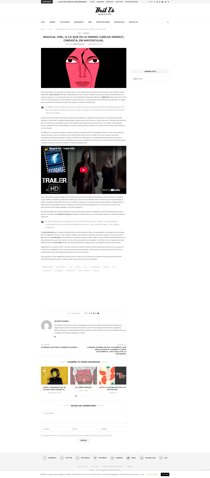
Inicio (92, 2)
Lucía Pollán (46, 270)
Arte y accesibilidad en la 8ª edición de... (112, 388)
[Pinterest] (157, 2)
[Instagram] (154, 2)
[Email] (162, 2)
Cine (89, 22)
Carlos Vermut (61, 267)
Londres (106, 267)
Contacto (119, 2)
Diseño (52, 22)
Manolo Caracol (84, 270)
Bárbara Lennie (47, 267)
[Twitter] (151, 2)
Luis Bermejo (59, 270)
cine (70, 267)
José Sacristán (95, 267)
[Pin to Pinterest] (93, 313)
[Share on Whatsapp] (96, 313)
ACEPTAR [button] (165, 474)
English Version (131, 2)
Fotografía (64, 22)
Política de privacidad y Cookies (112, 466)
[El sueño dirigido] (83, 376)
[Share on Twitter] (91, 313)
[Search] (168, 22)
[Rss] (168, 2)
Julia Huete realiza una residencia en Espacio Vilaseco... (81, 2)
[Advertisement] (83, 292)
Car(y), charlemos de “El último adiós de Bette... (54, 388)
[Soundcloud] (165, 2)
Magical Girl (70, 270)
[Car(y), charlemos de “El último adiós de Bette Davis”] (54, 376)
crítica (78, 267)
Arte (43, 22)
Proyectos (133, 22)
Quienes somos (82, 466)
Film (85, 267)
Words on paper (102, 22)
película (96, 270)
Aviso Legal (95, 466)
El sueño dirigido (83, 387)
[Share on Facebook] (89, 313)
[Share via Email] (98, 313)
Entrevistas (119, 22)
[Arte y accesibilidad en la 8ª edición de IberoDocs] (112, 376)
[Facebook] (149, 2)
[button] (54, 2)
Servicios (109, 2)
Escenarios (78, 22)
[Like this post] (87, 313)
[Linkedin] (159, 2)
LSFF (114, 267)
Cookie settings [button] (152, 474)
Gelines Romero (78, 44)
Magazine (100, 2)
